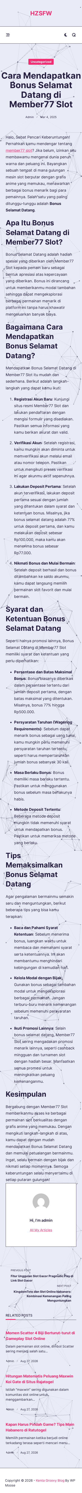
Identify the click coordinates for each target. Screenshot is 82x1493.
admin (29, 117)
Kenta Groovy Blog (50, 1480)
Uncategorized (41, 61)
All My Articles (41, 1230)
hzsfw (41, 13)
